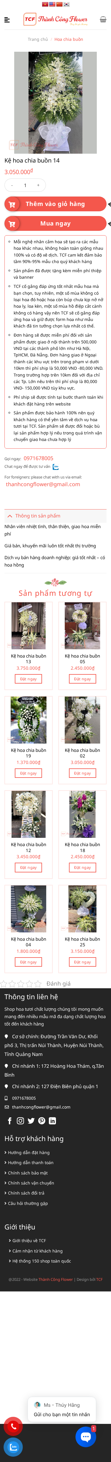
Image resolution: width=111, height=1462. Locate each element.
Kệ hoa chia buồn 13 (28, 659)
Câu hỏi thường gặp (28, 1203)
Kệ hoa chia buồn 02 (82, 753)
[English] (52, 4)
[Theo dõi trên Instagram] (20, 1121)
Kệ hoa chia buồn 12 (28, 847)
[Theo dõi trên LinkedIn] (52, 1121)
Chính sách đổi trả (26, 1193)
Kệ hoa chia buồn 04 (28, 942)
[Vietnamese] (45, 4)
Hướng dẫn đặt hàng (29, 1152)
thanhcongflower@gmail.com (43, 484)
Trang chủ (38, 39)
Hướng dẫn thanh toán (31, 1162)
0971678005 (38, 458)
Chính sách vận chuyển (31, 1183)
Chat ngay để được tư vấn (27, 466)
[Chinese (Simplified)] (59, 4)
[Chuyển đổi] (9, 516)
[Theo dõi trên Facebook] (9, 1121)
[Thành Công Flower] (55, 19)
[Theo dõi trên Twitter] (31, 1121)
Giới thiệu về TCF (29, 1240)
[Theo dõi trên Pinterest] (41, 1121)
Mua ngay (55, 223)
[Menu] (8, 19)
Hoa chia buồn (68, 39)
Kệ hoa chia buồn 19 (28, 753)
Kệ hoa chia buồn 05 (82, 659)
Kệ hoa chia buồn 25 (82, 942)
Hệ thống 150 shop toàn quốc (41, 1261)
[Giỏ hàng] (103, 19)
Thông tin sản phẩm (37, 515)
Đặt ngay (28, 678)
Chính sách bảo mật (28, 1173)
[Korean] (66, 4)
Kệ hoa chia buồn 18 (82, 847)
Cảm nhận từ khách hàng (37, 1251)
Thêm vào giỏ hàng (55, 204)
